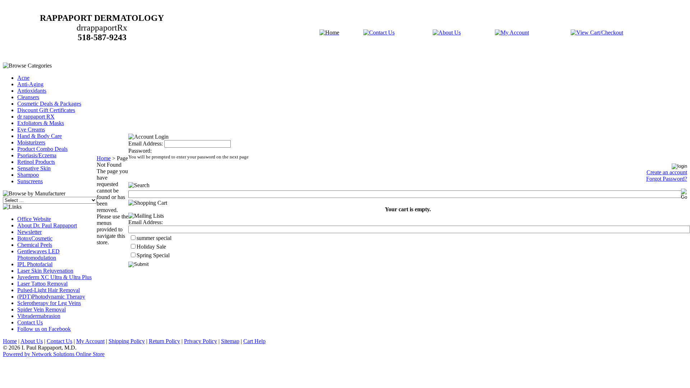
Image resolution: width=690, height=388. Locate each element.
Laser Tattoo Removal (42, 284)
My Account (90, 341)
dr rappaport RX (36, 117)
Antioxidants (31, 91)
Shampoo (28, 175)
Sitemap (230, 341)
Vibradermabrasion (38, 316)
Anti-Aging (30, 84)
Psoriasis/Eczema (36, 155)
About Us (31, 341)
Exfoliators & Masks (40, 123)
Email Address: (145, 143)
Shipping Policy (127, 341)
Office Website (34, 219)
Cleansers (28, 97)
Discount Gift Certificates (46, 110)
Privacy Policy (200, 341)
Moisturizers (31, 142)
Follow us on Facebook (44, 329)
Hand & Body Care (39, 136)
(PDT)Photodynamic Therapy (51, 297)
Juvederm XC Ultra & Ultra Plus (54, 277)
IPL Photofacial (34, 264)
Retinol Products (36, 162)
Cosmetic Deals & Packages (49, 104)
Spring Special (153, 255)
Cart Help (254, 341)
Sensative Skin (34, 168)
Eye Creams (31, 129)
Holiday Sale (151, 247)
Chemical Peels (34, 245)
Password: (140, 151)
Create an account (667, 172)
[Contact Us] (379, 32)
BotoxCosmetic (34, 238)
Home (104, 158)
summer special (154, 238)
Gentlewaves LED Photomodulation (38, 254)
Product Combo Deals (42, 149)
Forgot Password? (666, 179)
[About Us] (447, 32)
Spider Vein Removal (41, 309)
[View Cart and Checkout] (597, 32)
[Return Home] (329, 32)
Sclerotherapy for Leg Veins (49, 303)
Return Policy (164, 341)
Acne (23, 78)
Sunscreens (30, 181)
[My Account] (512, 32)
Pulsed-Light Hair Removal (48, 290)
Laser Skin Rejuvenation (45, 271)
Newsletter (29, 232)
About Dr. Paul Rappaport (47, 225)
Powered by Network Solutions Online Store (54, 354)
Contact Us (30, 322)
